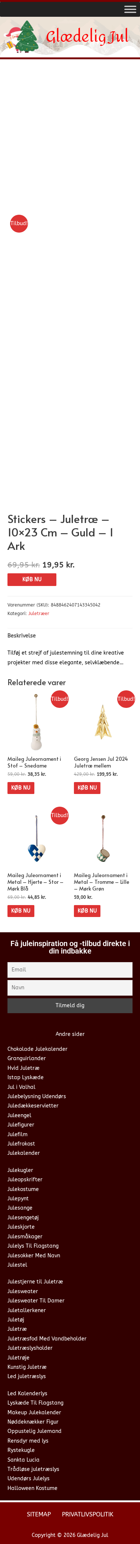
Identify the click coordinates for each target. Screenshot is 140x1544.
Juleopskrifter (25, 1179)
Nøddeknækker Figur (33, 1422)
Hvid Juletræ (23, 1068)
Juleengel (19, 1115)
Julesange (19, 1208)
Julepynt (18, 1198)
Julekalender (23, 1153)
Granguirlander (26, 1058)
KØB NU (31, 579)
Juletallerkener (26, 1310)
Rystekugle (21, 1450)
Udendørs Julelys (28, 1478)
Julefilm (17, 1134)
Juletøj (15, 1320)
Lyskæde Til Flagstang (35, 1403)
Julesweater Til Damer (36, 1301)
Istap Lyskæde (25, 1077)
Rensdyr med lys (28, 1441)
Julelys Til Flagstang (33, 1246)
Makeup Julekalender (34, 1412)
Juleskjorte (21, 1227)
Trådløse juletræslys (33, 1469)
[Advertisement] (70, 138)
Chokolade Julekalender (37, 1049)
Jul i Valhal (21, 1087)
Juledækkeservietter (33, 1106)
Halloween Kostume (32, 1488)
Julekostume (23, 1189)
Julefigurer (20, 1125)
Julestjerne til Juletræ (35, 1282)
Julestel (17, 1265)
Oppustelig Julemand (34, 1431)
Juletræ (17, 1329)
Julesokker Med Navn (33, 1255)
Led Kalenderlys (27, 1393)
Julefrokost (21, 1144)
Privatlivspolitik (87, 1514)
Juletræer (38, 613)
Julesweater (22, 1291)
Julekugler (20, 1170)
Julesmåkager (25, 1236)
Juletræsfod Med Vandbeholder (47, 1339)
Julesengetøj (23, 1217)
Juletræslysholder (30, 1348)
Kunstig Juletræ (27, 1367)
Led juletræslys (26, 1376)
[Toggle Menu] (130, 9)
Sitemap (39, 1514)
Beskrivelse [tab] (21, 636)
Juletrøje (18, 1358)
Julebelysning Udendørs (36, 1096)
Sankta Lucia (23, 1460)
